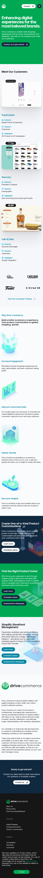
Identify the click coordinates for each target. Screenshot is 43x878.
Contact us (20, 782)
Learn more (8, 544)
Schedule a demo (11, 550)
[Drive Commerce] (4, 6)
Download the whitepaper (14, 603)
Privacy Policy (31, 861)
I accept (21, 872)
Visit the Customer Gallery (20, 299)
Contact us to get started (14, 44)
